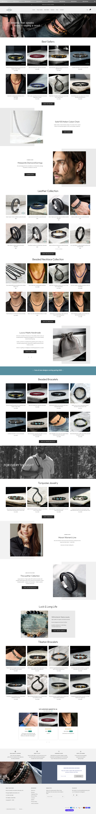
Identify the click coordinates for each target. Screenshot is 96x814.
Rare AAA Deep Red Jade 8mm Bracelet (37, 67)
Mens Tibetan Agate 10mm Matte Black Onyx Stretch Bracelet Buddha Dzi (37, 668)
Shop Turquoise (48, 516)
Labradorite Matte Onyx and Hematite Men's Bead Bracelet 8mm (58, 406)
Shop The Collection (48, 253)
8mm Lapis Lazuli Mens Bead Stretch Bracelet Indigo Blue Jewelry (37, 96)
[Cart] (89, 9)
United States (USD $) (10, 809)
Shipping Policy (34, 794)
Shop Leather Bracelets (30, 587)
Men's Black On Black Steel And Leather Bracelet (16, 246)
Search (32, 799)
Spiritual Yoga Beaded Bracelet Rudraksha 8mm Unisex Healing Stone (59, 668)
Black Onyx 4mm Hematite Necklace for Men (37, 313)
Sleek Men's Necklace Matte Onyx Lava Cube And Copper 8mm (58, 96)
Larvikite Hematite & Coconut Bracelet (80, 67)
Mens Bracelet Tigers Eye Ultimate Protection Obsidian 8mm (58, 68)
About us (33, 790)
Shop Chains (67, 131)
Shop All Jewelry (30, 351)
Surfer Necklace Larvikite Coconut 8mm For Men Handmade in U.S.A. (80, 314)
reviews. (85, 755)
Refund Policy (34, 796)
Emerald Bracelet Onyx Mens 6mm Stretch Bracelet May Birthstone (80, 96)
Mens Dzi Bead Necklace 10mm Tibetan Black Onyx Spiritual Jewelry (37, 697)
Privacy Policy (34, 801)
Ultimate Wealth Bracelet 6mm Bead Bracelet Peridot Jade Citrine (16, 68)
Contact (62, 9)
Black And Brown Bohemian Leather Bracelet (58, 245)
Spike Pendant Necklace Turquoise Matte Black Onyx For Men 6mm (37, 509)
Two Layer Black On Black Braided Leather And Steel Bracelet (80, 246)
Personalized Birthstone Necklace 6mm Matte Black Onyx (16, 286)
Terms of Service (34, 803)
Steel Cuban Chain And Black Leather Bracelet (16, 217)
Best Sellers (46, 9)
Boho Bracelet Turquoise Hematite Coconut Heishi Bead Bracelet (37, 434)
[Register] (62, 796)
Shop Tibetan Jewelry (59, 630)
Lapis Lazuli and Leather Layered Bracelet (37, 217)
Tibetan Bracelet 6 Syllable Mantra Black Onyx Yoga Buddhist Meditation (58, 697)
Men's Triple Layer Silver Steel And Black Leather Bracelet (59, 217)
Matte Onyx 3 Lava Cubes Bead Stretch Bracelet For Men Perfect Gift (80, 406)
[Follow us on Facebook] (73, 795)
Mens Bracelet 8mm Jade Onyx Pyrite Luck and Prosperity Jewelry (80, 434)
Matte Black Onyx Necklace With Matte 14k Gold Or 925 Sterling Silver (59, 314)
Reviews (52, 9)
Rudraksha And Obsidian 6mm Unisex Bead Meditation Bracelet (16, 697)
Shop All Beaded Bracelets (48, 441)
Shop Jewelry (40, 9)
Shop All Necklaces (48, 321)
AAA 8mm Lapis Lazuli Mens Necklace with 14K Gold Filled (80, 286)
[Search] (87, 9)
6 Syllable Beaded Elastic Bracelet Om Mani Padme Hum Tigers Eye (80, 697)
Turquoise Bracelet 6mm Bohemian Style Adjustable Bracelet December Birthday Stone (80, 509)
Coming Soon (30, 174)
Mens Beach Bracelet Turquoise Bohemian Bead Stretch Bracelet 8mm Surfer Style (16, 509)
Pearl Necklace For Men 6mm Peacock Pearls (15, 313)
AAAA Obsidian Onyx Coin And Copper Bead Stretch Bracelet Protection (58, 434)
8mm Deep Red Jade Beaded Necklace (37, 285)
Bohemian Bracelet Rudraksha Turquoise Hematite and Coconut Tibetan (80, 668)
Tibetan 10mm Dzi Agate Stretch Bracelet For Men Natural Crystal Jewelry (15, 668)
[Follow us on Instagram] (76, 795)
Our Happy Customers (10, 797)
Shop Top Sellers (48, 103)
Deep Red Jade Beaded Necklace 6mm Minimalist (15, 96)
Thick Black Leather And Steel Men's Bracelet (37, 245)
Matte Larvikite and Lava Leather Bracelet (80, 217)
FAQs (57, 9)
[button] (47, 742)
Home (33, 9)
